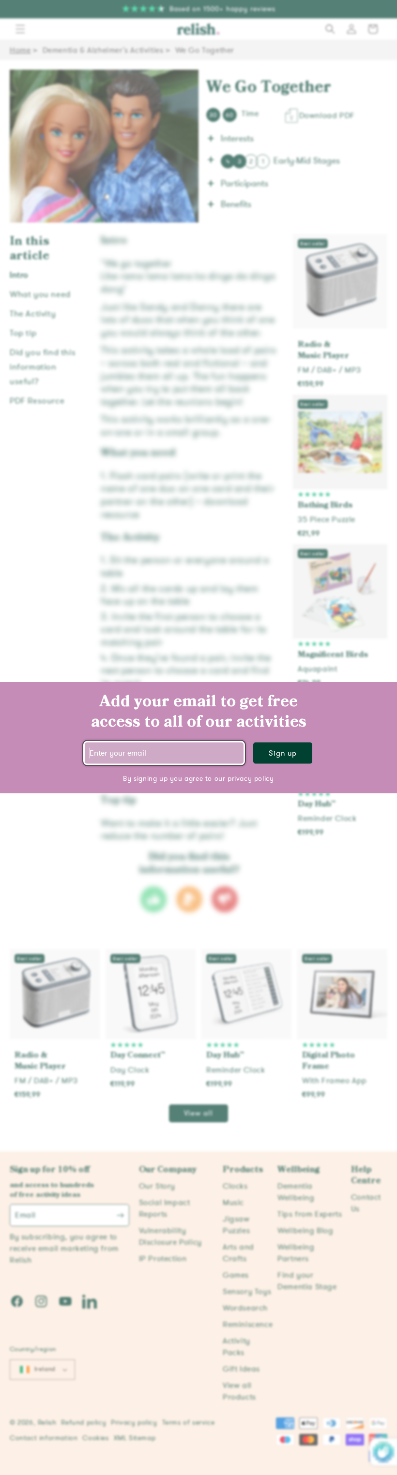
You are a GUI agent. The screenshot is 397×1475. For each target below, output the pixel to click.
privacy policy (251, 778)
